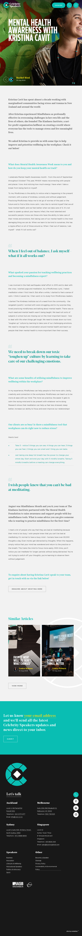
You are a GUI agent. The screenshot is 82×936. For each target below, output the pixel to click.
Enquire (58, 5)
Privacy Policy (40, 863)
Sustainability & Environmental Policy (46, 868)
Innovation (10, 860)
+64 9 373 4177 (19, 814)
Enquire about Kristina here (27, 589)
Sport (8, 872)
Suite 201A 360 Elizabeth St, (47, 808)
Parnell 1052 (10, 811)
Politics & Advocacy (13, 869)
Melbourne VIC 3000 (44, 811)
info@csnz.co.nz (17, 817)
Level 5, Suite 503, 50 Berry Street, (18, 830)
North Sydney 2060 (13, 833)
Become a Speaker (42, 857)
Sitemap (38, 860)
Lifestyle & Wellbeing (13, 863)
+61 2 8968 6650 (20, 836)
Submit (10, 739)
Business (9, 857)
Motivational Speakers (14, 866)
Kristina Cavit (15, 100)
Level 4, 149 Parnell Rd (14, 808)
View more (17, 686)
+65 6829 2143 (50, 841)
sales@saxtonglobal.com (50, 844)
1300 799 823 (50, 814)
